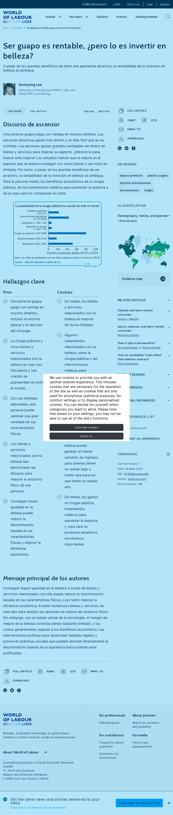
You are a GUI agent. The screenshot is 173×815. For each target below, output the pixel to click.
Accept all (86, 436)
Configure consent (86, 427)
